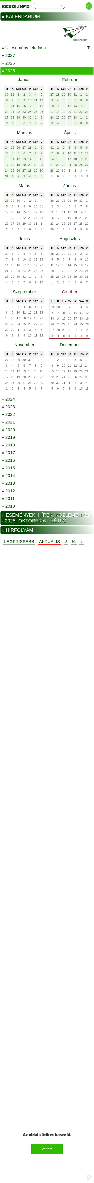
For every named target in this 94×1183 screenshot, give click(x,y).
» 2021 (8, 422)
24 (30, 112)
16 (24, 106)
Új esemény (81, 541)
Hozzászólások (74, 541)
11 (35, 100)
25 (35, 112)
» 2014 (8, 475)
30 (6, 94)
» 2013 (8, 483)
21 (12, 112)
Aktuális (49, 541)
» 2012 (8, 490)
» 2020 (8, 429)
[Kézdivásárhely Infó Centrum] (15, 5)
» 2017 (8, 452)
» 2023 (8, 406)
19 (41, 106)
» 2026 (8, 63)
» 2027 (8, 55)
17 (30, 106)
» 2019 (8, 437)
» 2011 (8, 498)
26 (41, 112)
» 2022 (8, 414)
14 (12, 106)
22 (18, 112)
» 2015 (8, 468)
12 (41, 100)
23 (24, 112)
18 (35, 106)
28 (12, 117)
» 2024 (8, 399)
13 (6, 106)
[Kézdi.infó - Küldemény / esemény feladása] (47, 33)
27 (6, 117)
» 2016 (8, 460)
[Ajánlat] (66, 541)
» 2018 (8, 445)
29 (18, 117)
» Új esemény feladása (24, 47)
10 (30, 100)
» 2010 (8, 506)
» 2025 (8, 70)
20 (6, 112)
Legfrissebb (19, 541)
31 (12, 94)
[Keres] (61, 6)
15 (18, 106)
